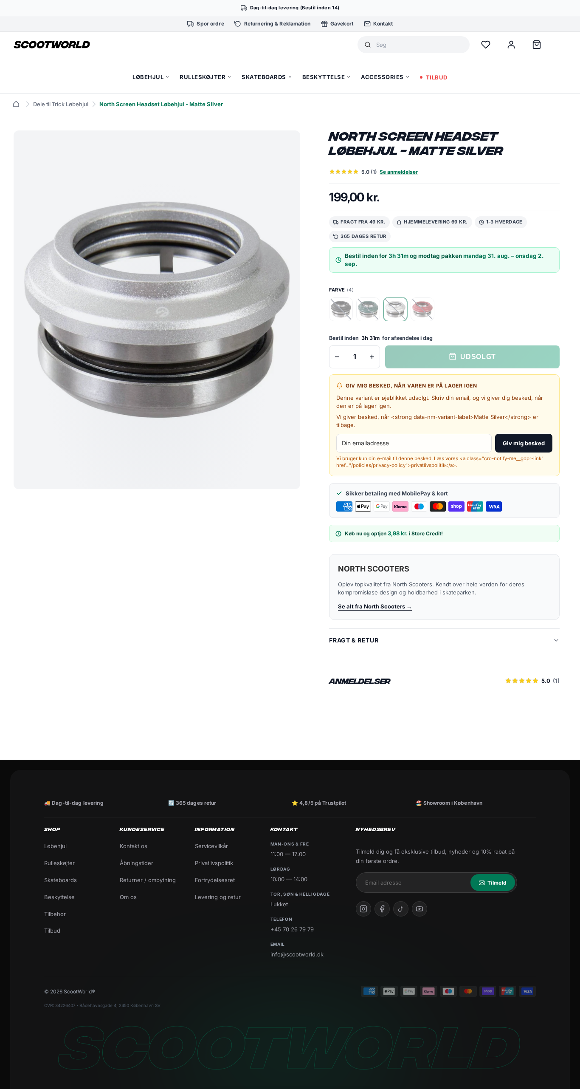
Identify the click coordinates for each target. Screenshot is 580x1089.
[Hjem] (16, 104)
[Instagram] (363, 908)
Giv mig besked (524, 443)
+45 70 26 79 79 (292, 929)
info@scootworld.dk (297, 954)
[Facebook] (382, 908)
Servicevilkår (211, 846)
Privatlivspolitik (214, 863)
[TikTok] (400, 908)
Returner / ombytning (148, 880)
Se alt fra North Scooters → (375, 606)
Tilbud (52, 930)
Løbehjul (55, 846)
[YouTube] (419, 908)
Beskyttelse (59, 897)
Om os (128, 897)
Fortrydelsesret (215, 880)
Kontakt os (133, 846)
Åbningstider (136, 863)
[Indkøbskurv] (536, 44)
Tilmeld (497, 883)
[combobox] (419, 44)
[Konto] (511, 44)
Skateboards (60, 880)
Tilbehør (55, 914)
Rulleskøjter (59, 863)
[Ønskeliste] (485, 44)
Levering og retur (218, 897)
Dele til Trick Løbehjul (60, 104)
